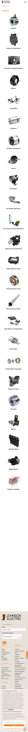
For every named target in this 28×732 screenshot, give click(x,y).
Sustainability (4, 659)
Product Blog (4, 658)
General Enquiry (5, 673)
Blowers (13, 88)
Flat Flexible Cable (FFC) (13, 208)
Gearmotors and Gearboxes (13, 249)
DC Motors (13, 128)
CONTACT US (5, 663)
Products (8, 6)
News (3, 656)
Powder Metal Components (13, 369)
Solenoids (13, 409)
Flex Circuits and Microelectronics (13, 228)
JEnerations (4, 654)
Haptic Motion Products (13, 269)
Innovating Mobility (5, 652)
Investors (3, 651)
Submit (4, 642)
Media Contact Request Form (6, 676)
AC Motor (13, 28)
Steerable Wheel (13, 449)
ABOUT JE (4, 645)
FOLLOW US (5, 682)
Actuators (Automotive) (13, 48)
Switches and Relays (13, 489)
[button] (4, 6)
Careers (3, 649)
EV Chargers (13, 188)
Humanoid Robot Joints (13, 289)
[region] (14, 710)
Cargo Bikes (13, 108)
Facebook (4, 686)
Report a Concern (5, 678)
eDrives (13, 168)
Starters (13, 429)
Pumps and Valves (13, 389)
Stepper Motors (13, 469)
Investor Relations (5, 667)
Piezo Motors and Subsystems (13, 329)
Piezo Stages (13, 349)
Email (3, 627)
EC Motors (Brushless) (13, 148)
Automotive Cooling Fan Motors (13, 68)
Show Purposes (14, 728)
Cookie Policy (11, 709)
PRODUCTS (18, 645)
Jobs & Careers (5, 669)
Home (4, 6)
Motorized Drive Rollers (13, 309)
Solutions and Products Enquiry (6, 672)
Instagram (4, 688)
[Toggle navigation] (25, 2)
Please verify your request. (8, 633)
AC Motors (17, 649)
